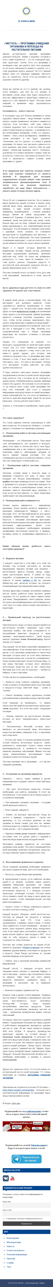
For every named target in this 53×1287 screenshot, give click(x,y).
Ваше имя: (7, 1202)
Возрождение (13, 1238)
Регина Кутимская (31, 948)
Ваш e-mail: (7, 1210)
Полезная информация (17, 1254)
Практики (11, 1259)
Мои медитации (14, 1242)
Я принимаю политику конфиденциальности (24, 1219)
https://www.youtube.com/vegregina (18, 1090)
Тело (9, 1267)
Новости (10, 1246)
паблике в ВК (30, 580)
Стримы (10, 1263)
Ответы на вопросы (15, 1250)
